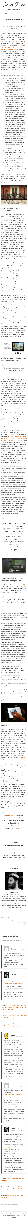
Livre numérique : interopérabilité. (14, 845)
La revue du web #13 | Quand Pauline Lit (12, 1196)
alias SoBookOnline (16, 802)
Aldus (13, 1035)
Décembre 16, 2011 (17, 829)
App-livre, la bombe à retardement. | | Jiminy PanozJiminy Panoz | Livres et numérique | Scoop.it (13, 1026)
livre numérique (10, 859)
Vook (12, 305)
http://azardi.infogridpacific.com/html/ (13, 983)
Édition (10, 26)
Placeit (4, 1215)
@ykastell (14, 948)
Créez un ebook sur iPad (20, 925)
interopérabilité (18, 857)
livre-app (17, 859)
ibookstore (10, 857)
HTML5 (5, 857)
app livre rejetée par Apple (10, 855)
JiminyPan (9, 815)
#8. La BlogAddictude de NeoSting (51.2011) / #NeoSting (14, 1017)
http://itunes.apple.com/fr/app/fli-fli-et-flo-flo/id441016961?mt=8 (13, 1095)
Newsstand (23, 859)
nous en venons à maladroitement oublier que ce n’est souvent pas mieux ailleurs (13, 47)
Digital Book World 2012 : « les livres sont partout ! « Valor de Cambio (12, 1188)
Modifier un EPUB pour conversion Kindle (12, 920)
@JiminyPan (14, 895)
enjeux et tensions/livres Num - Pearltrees (13, 1179)
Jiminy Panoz (14, 4)
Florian (13, 1085)
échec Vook (21, 855)
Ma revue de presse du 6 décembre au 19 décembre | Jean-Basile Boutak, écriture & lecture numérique (13, 1007)
